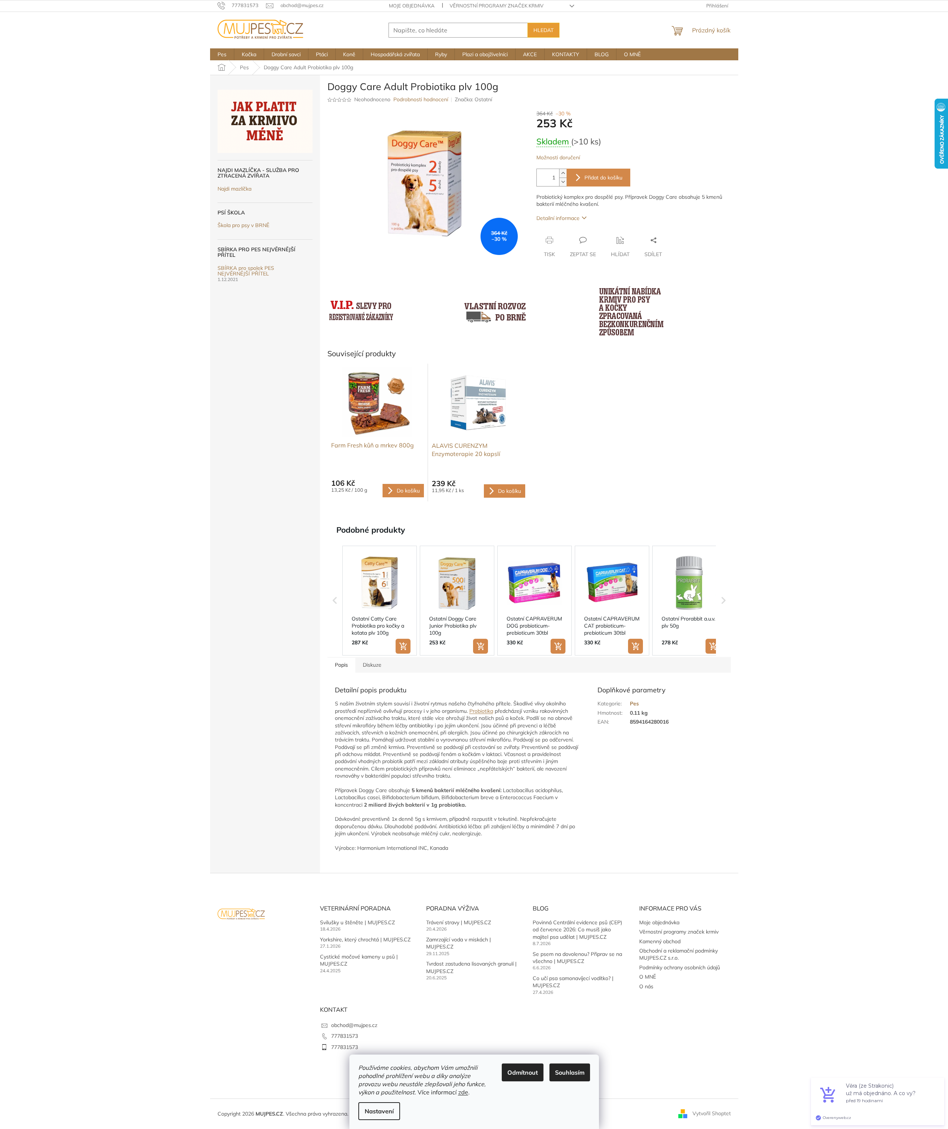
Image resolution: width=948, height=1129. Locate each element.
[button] (334, 600)
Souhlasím (569, 1072)
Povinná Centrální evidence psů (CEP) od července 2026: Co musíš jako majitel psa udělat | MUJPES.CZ (577, 929)
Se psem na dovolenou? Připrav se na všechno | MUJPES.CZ (577, 957)
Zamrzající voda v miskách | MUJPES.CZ (458, 943)
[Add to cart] (403, 646)
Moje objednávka (412, 6)
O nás (646, 986)
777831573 (344, 1036)
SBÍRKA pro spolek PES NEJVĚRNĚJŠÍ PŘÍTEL (246, 271)
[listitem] (379, 601)
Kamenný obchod (660, 941)
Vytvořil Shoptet (711, 1113)
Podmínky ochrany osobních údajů (679, 967)
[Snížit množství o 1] (563, 182)
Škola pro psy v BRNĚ (243, 225)
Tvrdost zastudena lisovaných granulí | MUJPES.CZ (471, 967)
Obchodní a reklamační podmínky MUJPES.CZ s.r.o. (678, 954)
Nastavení (379, 1111)
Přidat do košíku (603, 177)
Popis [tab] (341, 664)
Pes (634, 703)
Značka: (473, 99)
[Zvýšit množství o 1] (563, 173)
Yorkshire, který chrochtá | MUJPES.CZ (365, 939)
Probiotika (481, 711)
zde (463, 1092)
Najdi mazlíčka (234, 189)
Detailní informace (558, 218)
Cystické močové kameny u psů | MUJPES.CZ (359, 960)
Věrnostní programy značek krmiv (496, 6)
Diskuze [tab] (372, 664)
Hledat (543, 30)
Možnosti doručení (558, 157)
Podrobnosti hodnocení (420, 99)
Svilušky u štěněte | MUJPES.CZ (357, 922)
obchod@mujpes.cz (354, 1025)
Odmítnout (522, 1072)
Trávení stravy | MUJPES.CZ (458, 922)
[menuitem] (222, 54)
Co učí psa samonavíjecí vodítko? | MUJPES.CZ (573, 982)
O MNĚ (647, 976)
